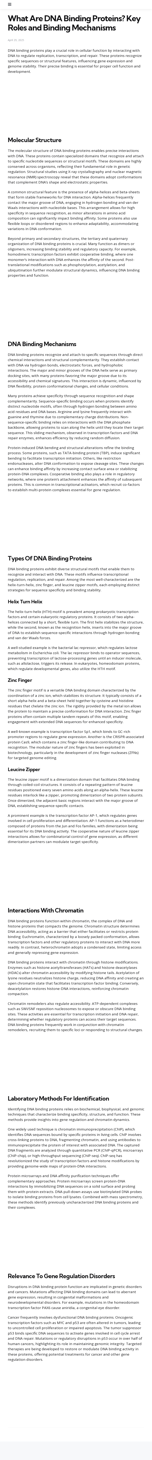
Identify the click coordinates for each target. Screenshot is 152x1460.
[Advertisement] (76, 104)
